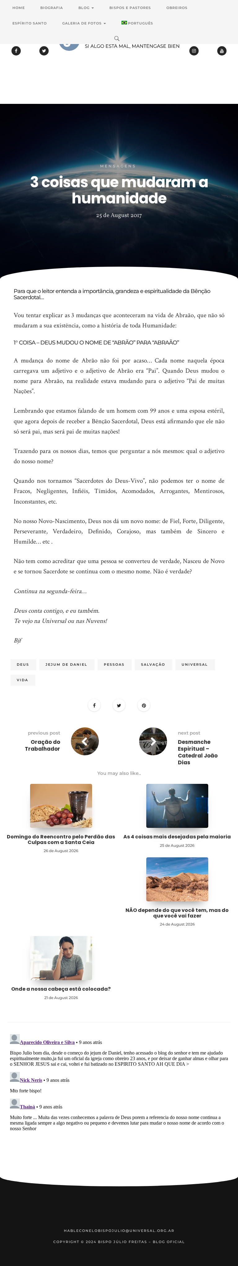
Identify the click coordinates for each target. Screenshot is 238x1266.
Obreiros (176, 8)
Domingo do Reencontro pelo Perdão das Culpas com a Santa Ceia (61, 839)
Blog (84, 8)
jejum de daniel (66, 664)
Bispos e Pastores (130, 8)
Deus (23, 664)
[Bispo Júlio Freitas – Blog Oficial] (119, 57)
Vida (22, 680)
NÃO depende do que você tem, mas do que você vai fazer (177, 913)
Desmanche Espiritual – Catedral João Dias (198, 752)
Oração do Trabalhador (42, 745)
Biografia (51, 8)
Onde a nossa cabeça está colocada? (61, 989)
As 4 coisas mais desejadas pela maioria (177, 836)
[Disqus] (119, 1109)
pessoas (114, 664)
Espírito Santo (29, 23)
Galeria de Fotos (82, 23)
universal (195, 664)
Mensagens (118, 166)
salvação (153, 664)
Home (18, 8)
